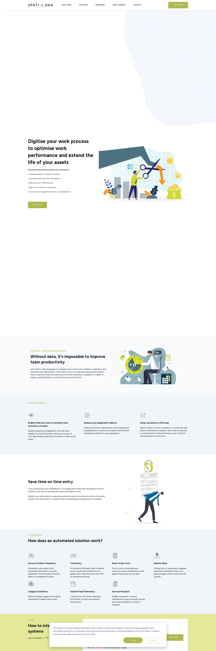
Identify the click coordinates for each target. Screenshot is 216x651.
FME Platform (97, 648)
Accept (133, 640)
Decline (153, 640)
